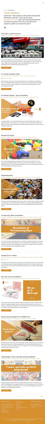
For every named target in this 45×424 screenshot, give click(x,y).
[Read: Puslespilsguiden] (21, 189)
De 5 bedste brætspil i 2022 (10, 74)
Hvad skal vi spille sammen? (11, 34)
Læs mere (29, 421)
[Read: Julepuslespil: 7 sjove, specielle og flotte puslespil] (21, 370)
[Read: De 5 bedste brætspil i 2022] (6, 78)
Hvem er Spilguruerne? (36, 404)
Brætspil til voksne (7, 135)
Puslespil (3, 358)
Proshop (18, 409)
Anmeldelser (4, 217)
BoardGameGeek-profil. (11, 19)
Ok (14, 421)
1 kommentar (23, 75)
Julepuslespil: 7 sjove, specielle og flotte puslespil (18, 357)
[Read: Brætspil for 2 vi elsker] (4, 259)
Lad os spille (19, 401)
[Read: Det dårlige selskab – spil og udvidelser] (21, 109)
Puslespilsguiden (7, 175)
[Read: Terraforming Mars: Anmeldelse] (21, 229)
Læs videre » (6, 67)
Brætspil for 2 (8, 257)
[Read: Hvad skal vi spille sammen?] (22, 47)
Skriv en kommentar (24, 35)
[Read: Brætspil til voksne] (21, 149)
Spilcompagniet (19, 402)
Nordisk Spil (19, 406)
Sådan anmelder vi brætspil (37, 405)
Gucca (17, 404)
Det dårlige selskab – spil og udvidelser (14, 95)
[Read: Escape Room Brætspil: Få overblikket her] (21, 330)
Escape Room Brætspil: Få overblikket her (15, 317)
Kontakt (33, 407)
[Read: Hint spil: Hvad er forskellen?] (21, 290)
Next (42, 396)
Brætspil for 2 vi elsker (9, 255)
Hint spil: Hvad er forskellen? (11, 277)
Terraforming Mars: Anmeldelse (12, 215)
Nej (21, 421)
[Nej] (43, 420)
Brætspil (3, 35)
